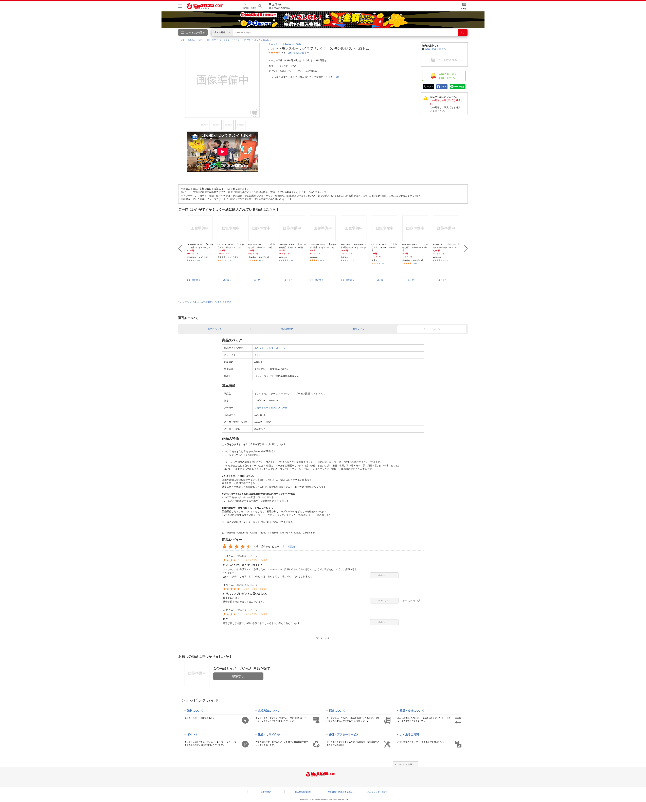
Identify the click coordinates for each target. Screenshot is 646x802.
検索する (238, 676)
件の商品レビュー (298, 52)
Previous (180, 248)
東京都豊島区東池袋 (279, 6)
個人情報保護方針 (303, 792)
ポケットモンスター (265, 348)
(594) (415, 263)
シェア (444, 86)
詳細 (338, 77)
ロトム (257, 355)
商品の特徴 (287, 329)
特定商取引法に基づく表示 (340, 792)
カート (464, 8)
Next (466, 248)
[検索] (463, 32)
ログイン (251, 38)
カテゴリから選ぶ (195, 32)
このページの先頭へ (405, 764)
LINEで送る (459, 86)
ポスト (430, 86)
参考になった (384, 575)
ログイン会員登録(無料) (248, 6)
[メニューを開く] (180, 6)
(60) (198, 260)
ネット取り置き (366, 37)
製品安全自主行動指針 (377, 792)
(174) (230, 260)
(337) (384, 263)
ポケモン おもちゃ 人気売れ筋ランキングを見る (205, 302)
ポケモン (281, 348)
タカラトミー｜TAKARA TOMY (284, 44)
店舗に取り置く (448, 76)
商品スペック (214, 329)
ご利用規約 (266, 792)
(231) (261, 260)
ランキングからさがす (309, 37)
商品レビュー (360, 329)
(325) (322, 260)
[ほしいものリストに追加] (254, 112)
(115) (353, 260)
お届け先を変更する (435, 49)
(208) (445, 260)
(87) (291, 260)
